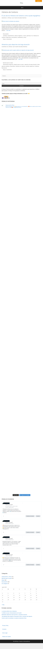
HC (32, 35)
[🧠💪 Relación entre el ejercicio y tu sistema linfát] (31, 426)
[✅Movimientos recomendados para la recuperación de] (31, 483)
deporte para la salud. (19, 64)
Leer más (8, 30)
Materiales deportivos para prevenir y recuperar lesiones (14, 614)
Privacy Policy (5, 625)
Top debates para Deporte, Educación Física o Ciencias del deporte (17, 616)
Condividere (38, 516)
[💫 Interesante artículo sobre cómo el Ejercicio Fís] (31, 463)
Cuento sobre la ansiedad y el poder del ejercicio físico (14, 618)
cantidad (5, 35)
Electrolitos (12, 66)
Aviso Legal (4, 632)
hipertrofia (8, 37)
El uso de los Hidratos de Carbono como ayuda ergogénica (21, 15)
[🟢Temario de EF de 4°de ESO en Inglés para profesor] (11, 341)
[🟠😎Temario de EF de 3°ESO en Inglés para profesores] (31, 342)
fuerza (24, 35)
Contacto (4, 629)
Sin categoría (5, 583)
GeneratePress (27, 641)
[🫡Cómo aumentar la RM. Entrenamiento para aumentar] (11, 284)
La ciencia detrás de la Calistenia (9, 611)
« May (3, 604)
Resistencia (4, 68)
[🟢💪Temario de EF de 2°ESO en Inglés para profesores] (11, 379)
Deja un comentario (7, 39)
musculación (14, 37)
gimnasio (29, 35)
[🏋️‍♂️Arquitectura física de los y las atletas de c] (11, 125)
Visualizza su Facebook (30, 516)
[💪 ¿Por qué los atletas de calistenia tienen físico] (31, 128)
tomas (24, 37)
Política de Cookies (6, 636)
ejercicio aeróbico (6, 66)
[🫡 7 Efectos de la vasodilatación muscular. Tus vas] (11, 246)
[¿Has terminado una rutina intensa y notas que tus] (31, 286)
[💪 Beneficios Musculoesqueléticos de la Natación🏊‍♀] (11, 464)
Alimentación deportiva (8, 64)
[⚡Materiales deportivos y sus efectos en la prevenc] (31, 312)
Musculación (6, 34)
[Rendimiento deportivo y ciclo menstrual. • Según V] (31, 179)
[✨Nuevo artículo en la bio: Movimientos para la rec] (11, 484)
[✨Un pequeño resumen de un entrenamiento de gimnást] (11, 312)
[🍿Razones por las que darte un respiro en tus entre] (11, 184)
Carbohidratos (11, 35)
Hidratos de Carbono (20, 66)
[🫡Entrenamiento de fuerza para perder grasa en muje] (31, 246)
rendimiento (20, 37)
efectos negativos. (19, 35)
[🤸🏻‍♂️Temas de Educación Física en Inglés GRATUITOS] (11, 408)
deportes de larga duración (30, 64)
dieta (38, 64)
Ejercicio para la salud (8, 62)
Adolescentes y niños (6, 576)
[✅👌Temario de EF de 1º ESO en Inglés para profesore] (31, 378)
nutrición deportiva (30, 66)
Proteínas (37, 66)
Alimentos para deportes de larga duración (16, 44)
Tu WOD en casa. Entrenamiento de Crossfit (11, 613)
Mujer (3, 580)
